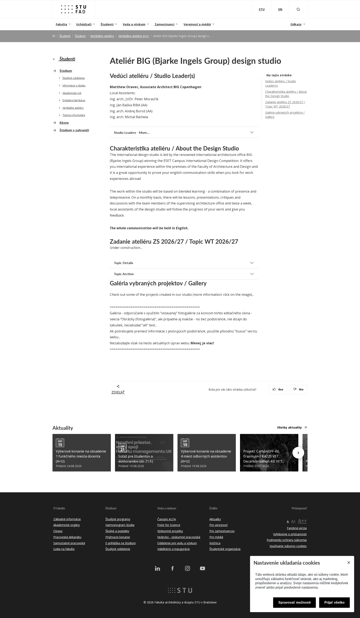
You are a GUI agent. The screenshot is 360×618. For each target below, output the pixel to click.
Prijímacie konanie (117, 537)
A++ (302, 520)
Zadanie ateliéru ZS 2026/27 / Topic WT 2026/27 (285, 104)
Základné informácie (67, 519)
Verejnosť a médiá (197, 24)
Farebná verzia (297, 528)
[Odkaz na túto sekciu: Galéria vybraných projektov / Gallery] (209, 283)
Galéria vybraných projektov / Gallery (285, 114)
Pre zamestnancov (222, 531)
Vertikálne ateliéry (102, 36)
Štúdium (80, 36)
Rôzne (64, 123)
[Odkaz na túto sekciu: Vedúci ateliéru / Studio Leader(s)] (197, 75)
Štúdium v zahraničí (74, 130)
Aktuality (215, 519)
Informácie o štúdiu (73, 85)
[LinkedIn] (157, 568)
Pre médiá (216, 537)
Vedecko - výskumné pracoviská (178, 537)
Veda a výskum (134, 24)
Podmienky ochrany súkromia (287, 540)
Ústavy (57, 531)
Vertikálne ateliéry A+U (133, 36)
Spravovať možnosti (294, 602)
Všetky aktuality (289, 427)
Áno (280, 389)
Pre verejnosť (218, 525)
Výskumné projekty (170, 531)
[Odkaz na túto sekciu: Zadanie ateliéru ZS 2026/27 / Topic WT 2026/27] (240, 241)
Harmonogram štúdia (119, 525)
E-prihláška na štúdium (120, 543)
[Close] (348, 562)
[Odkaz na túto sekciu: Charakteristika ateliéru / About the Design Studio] (241, 148)
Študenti (107, 24)
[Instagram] (187, 568)
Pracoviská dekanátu (67, 537)
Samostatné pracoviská (69, 543)
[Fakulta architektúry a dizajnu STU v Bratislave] (73, 9)
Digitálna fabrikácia (73, 100)
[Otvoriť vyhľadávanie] (298, 9)
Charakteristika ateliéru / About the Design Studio (286, 94)
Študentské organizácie (225, 549)
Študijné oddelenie (73, 78)
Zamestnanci (164, 24)
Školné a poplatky (117, 531)
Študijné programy (117, 519)
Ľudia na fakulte (64, 549)
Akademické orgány (66, 525)
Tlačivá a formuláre (73, 115)
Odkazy (296, 24)
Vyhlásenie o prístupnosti (290, 534)
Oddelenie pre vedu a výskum (177, 543)
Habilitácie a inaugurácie (173, 549)
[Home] (53, 36)
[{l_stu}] (180, 590)
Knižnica (214, 543)
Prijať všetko (334, 602)
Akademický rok (71, 93)
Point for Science (168, 525)
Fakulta (61, 24)
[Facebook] (172, 568)
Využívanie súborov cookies (288, 546)
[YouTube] (202, 568)
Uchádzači (83, 24)
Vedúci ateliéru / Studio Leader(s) (280, 83)
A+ (293, 521)
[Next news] (298, 453)
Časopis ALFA (166, 519)
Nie (301, 389)
